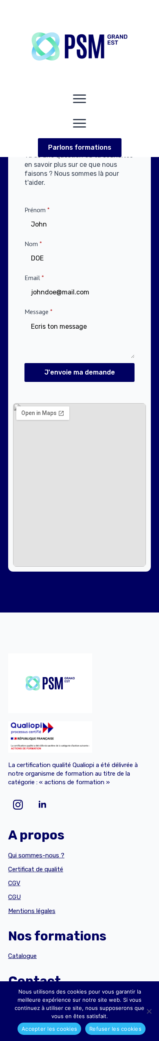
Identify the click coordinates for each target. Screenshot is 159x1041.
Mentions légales (31, 911)
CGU (14, 897)
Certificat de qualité (35, 869)
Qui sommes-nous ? (36, 855)
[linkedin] (42, 804)
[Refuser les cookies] (149, 1011)
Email (34, 278)
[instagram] (18, 804)
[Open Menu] (79, 98)
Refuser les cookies (115, 1028)
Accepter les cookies (49, 1028)
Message (38, 311)
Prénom (37, 210)
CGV (14, 883)
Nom (33, 244)
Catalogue (22, 956)
